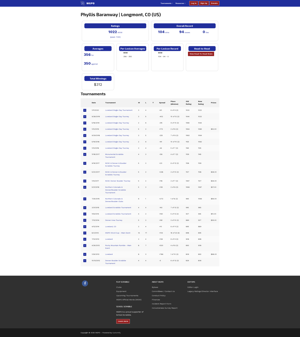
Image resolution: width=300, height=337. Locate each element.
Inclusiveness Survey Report (164, 308)
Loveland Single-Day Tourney (117, 116)
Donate (214, 3)
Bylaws (155, 287)
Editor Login (193, 287)
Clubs (119, 287)
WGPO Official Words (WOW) (128, 300)
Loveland (109, 239)
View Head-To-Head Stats (201, 54)
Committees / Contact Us (163, 291)
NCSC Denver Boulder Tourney (117, 181)
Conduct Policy (158, 295)
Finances (156, 300)
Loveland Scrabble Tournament (118, 207)
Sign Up (204, 3)
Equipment (121, 291)
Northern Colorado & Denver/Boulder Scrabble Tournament (115, 190)
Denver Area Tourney (113, 220)
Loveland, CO (110, 226)
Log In (194, 3)
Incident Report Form (161, 304)
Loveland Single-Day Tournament (118, 110)
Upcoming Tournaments (127, 295)
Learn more (123, 321)
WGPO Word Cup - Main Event (117, 233)
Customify (116, 333)
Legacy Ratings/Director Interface (203, 291)
